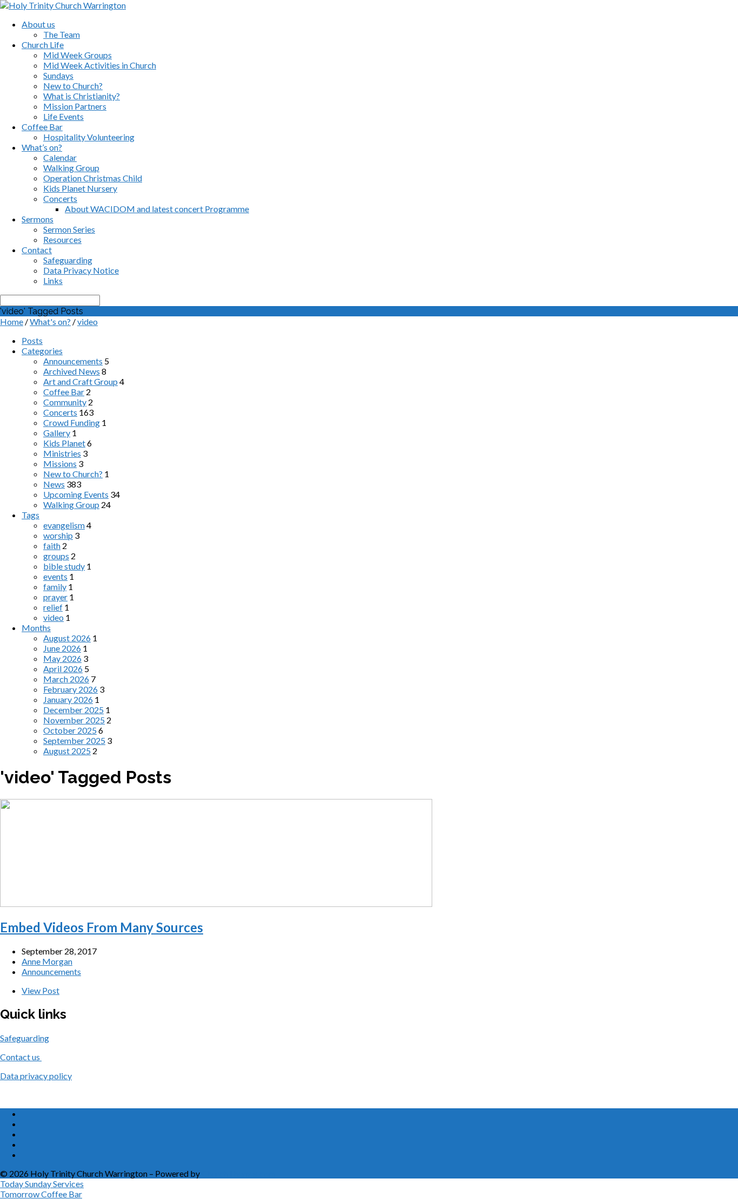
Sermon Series (69, 229)
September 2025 (74, 740)
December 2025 (73, 710)
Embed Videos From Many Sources (101, 927)
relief (53, 607)
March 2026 (66, 679)
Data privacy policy (36, 1076)
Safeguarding (67, 260)
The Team (61, 34)
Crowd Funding (71, 422)
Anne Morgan (47, 961)
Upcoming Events (76, 494)
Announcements (73, 361)
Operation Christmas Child (92, 178)
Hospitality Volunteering (89, 137)
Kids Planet (64, 443)
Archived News (71, 371)
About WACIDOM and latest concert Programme (157, 209)
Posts (32, 340)
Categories (42, 351)
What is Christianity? (81, 96)
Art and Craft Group (80, 381)
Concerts (60, 198)
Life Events (63, 116)
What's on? (50, 321)
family (54, 586)
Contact (37, 250)
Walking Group (71, 167)
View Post (40, 990)
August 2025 (67, 751)
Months (36, 627)
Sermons (37, 219)
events (55, 576)
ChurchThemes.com (239, 1173)
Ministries (62, 453)
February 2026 (70, 689)
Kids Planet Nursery (80, 188)
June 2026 (62, 648)
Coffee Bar (42, 126)
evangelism (64, 525)
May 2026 (62, 658)
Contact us (21, 1057)
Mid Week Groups (77, 55)
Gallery (56, 433)
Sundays (58, 75)
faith (52, 545)
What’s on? (42, 147)
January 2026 (68, 699)
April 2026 (63, 668)
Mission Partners (74, 106)
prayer (55, 597)
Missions (60, 463)
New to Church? (73, 85)
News (54, 484)
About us (38, 24)
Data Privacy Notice (81, 270)
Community (64, 402)
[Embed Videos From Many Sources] (216, 903)
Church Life (43, 44)
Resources (62, 239)
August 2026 (67, 638)
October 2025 (70, 730)
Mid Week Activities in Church (99, 65)
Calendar (60, 157)
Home (11, 321)
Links (53, 280)
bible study (64, 566)
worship (58, 535)
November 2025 (74, 720)
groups (56, 556)
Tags (30, 515)
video (87, 321)
